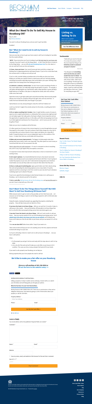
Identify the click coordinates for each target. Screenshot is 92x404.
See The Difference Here (71, 47)
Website (11, 350)
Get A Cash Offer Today (68, 21)
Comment (12, 325)
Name (11, 344)
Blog (83, 396)
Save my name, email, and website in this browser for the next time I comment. (32, 356)
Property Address (16, 297)
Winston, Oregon (64, 168)
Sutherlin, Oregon (64, 171)
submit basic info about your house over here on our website (26, 217)
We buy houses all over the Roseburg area (32, 180)
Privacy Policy (80, 394)
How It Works (61, 8)
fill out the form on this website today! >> (33, 267)
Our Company (79, 21)
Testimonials (76, 8)
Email (36, 303)
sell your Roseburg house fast (36, 64)
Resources (81, 392)
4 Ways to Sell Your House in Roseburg (70, 155)
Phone (13, 303)
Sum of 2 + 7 (13, 359)
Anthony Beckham (16, 39)
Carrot (35, 389)
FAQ (82, 8)
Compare (69, 8)
